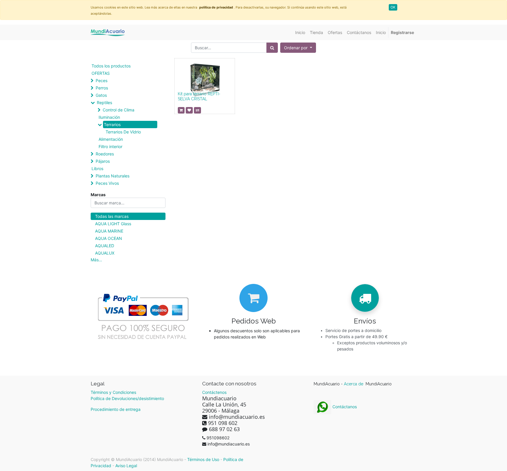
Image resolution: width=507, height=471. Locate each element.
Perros (102, 87)
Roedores (105, 153)
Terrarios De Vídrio (123, 131)
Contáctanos (344, 406)
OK (393, 7)
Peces (101, 80)
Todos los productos (111, 65)
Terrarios (112, 124)
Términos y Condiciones (113, 392)
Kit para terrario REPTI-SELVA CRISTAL (199, 96)
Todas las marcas (112, 216)
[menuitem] (300, 32)
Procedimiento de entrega (116, 409)
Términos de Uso (203, 459)
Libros (97, 168)
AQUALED (104, 245)
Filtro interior (110, 146)
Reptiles (104, 102)
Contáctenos (214, 392)
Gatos (101, 95)
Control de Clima (118, 109)
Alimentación (111, 139)
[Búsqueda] (272, 48)
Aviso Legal (126, 465)
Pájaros (103, 161)
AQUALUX (104, 252)
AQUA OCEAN (108, 238)
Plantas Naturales (112, 175)
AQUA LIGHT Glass (113, 223)
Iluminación (109, 117)
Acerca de (354, 384)
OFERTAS (101, 73)
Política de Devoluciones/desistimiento (127, 398)
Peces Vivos (107, 183)
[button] (298, 48)
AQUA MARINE (109, 230)
